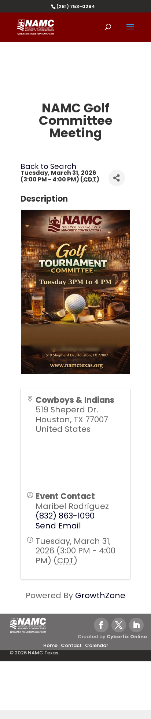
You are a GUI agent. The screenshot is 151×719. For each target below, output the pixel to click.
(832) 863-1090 (65, 515)
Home (50, 645)
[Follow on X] (118, 625)
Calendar (96, 645)
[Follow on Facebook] (101, 625)
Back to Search (48, 166)
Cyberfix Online (127, 636)
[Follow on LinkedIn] (136, 625)
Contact (71, 645)
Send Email (58, 525)
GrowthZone (100, 595)
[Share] (116, 178)
